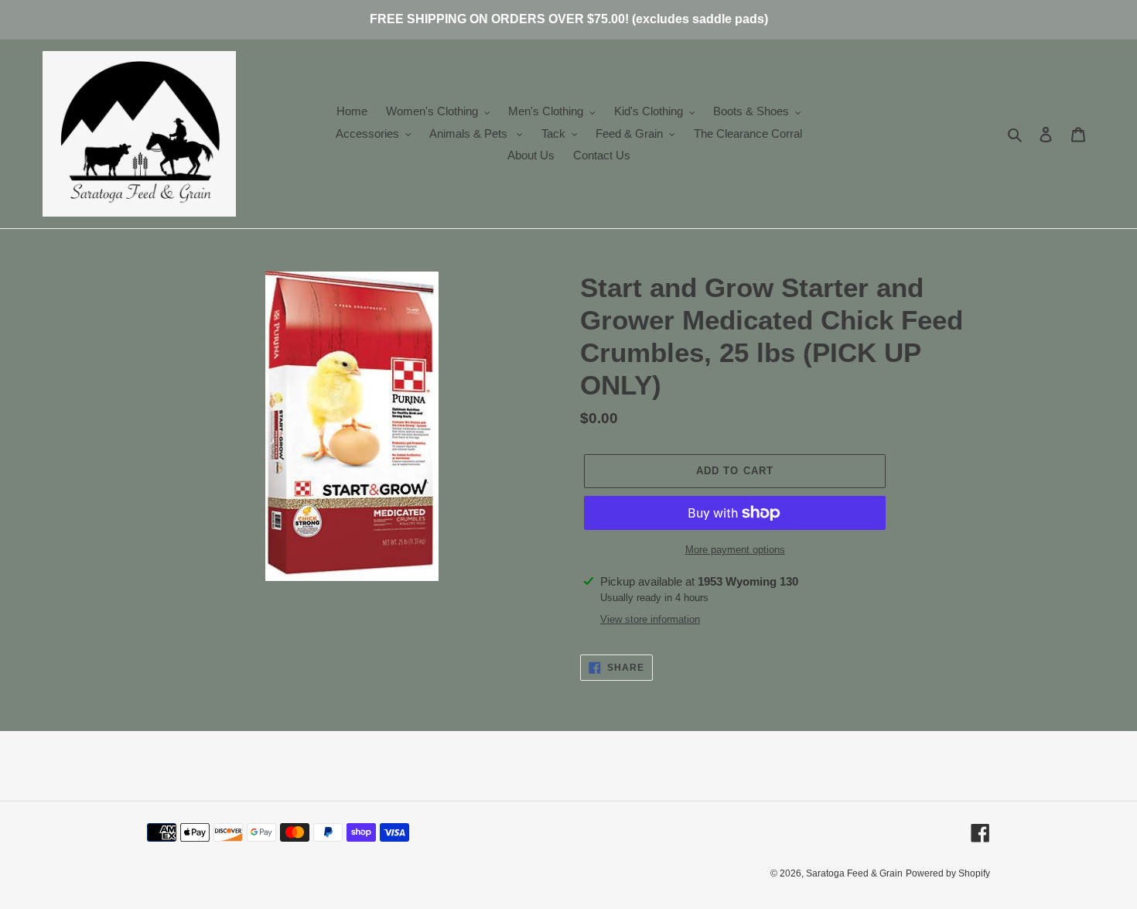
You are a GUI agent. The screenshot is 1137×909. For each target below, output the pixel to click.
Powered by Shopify (948, 873)
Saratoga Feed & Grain (854, 873)
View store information (650, 619)
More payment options (735, 549)
